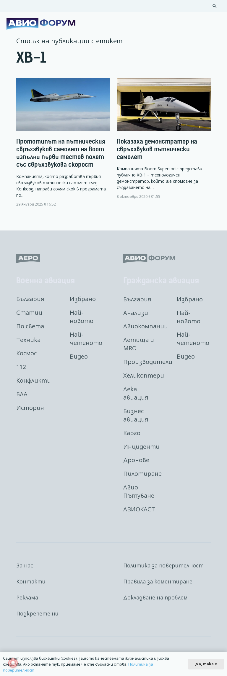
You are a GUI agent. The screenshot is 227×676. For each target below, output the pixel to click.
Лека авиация (135, 393)
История (30, 408)
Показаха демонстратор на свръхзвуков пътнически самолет (157, 149)
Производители (147, 362)
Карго (131, 433)
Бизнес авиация (135, 415)
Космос (26, 353)
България (30, 299)
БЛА (21, 394)
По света (30, 326)
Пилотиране (142, 474)
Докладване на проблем (155, 597)
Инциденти (141, 447)
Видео (79, 356)
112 (21, 367)
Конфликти (33, 380)
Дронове (136, 460)
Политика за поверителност (163, 565)
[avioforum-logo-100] (41, 24)
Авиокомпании (145, 326)
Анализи (135, 313)
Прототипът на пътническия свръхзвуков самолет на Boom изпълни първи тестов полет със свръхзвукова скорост (60, 153)
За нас (24, 565)
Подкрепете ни (37, 613)
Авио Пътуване (138, 491)
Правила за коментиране (157, 581)
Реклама (27, 597)
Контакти (31, 581)
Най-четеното (86, 338)
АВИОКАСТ (139, 509)
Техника (28, 340)
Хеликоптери (143, 375)
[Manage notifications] (13, 663)
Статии (29, 312)
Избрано (83, 299)
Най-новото (81, 316)
